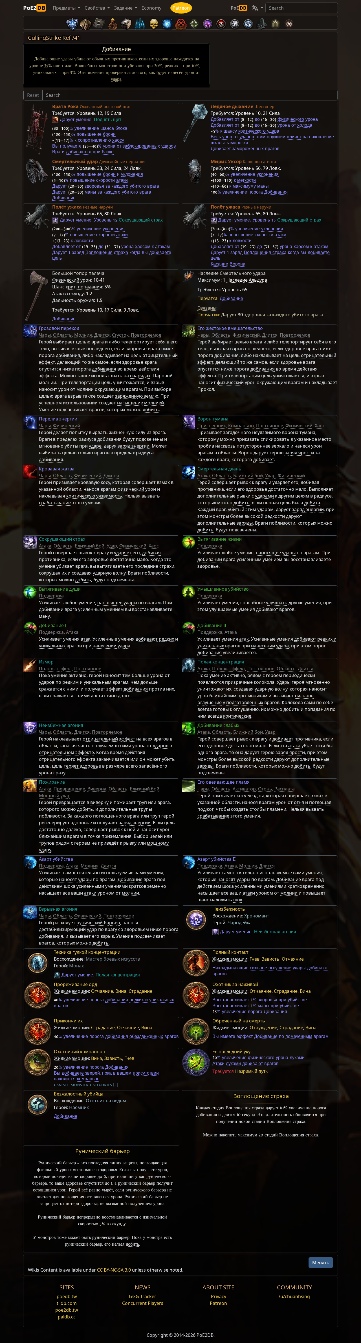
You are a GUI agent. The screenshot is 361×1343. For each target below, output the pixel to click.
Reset (33, 95)
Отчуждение (263, 1027)
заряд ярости (299, 453)
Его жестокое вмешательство (230, 328)
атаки (122, 180)
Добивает (221, 148)
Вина (120, 991)
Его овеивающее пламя (223, 782)
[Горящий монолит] (261, 22)
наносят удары (75, 879)
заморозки (237, 142)
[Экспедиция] (248, 22)
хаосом (142, 246)
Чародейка (240, 922)
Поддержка (209, 546)
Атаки (218, 1063)
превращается (69, 802)
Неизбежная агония (61, 725)
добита (312, 502)
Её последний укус (232, 1051)
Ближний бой (248, 475)
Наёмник (79, 1107)
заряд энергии (133, 446)
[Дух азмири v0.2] (167, 22)
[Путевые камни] (99, 22)
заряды (245, 523)
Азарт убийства (56, 859)
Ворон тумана (212, 419)
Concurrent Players (142, 1303)
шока (69, 886)
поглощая (320, 802)
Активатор (244, 789)
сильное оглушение (270, 967)
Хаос (320, 425)
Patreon (181, 8)
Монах (76, 966)
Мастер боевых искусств (113, 959)
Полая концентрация (220, 662)
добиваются (78, 151)
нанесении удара (111, 646)
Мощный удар (55, 795)
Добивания (276, 192)
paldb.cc (67, 1317)
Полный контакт (230, 952)
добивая (310, 482)
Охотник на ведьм (106, 1100)
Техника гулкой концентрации (87, 952)
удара (116, 79)
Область (62, 335)
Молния (83, 335)
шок (237, 900)
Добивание (116, 49)
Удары (283, 682)
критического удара (258, 131)
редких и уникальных (151, 999)
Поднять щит (107, 119)
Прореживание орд (75, 984)
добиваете (160, 252)
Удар (270, 475)
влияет (294, 136)
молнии (85, 389)
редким (70, 682)
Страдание (140, 991)
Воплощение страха (261, 1096)
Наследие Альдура (246, 280)
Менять (320, 1262)
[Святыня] (113, 22)
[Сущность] (140, 22)
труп (142, 802)
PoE (238, 8)
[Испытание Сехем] (275, 22)
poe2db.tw (66, 1310)
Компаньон (241, 425)
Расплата (284, 789)
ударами (264, 496)
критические (237, 716)
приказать (247, 439)
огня (299, 802)
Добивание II (211, 625)
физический (230, 382)
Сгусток (120, 335)
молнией (154, 403)
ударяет (281, 482)
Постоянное (269, 425)
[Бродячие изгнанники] (180, 22)
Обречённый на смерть (238, 1021)
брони (109, 134)
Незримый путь (251, 1071)
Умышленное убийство (223, 589)
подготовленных (244, 702)
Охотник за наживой (235, 984)
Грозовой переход (59, 328)
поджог (205, 809)
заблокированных (141, 146)
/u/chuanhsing (294, 1296)
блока (121, 128)
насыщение (130, 403)
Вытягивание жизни (219, 539)
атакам (162, 246)
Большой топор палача (78, 273)
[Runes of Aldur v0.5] (72, 22)
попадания (317, 709)
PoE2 (34, 8)
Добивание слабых (218, 725)
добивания (68, 355)
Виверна (96, 789)
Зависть (270, 959)
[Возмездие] (153, 22)
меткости (246, 180)
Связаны (206, 308)
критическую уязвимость (94, 496)
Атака (203, 475)
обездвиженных (146, 1036)
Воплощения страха (106, 252)
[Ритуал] (221, 22)
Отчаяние (293, 959)
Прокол (205, 389)
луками (233, 1063)
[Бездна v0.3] (194, 22)
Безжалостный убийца (79, 1094)
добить (151, 409)
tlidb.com (67, 1303)
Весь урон (221, 136)
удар (92, 929)
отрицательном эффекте (66, 752)
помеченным (298, 1036)
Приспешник (211, 425)
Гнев (254, 959)
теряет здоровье (82, 766)
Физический (65, 280)
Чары (45, 335)
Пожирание (52, 782)
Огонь (265, 789)
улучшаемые (223, 609)
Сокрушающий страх (141, 220)
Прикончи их (68, 1021)
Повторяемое (146, 335)
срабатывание (55, 502)
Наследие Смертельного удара (231, 273)
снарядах (140, 376)
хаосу (118, 140)
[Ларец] (126, 22)
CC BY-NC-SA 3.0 (114, 1270)
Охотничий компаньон (79, 1051)
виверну (99, 802)
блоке (108, 151)
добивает (263, 459)
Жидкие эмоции (229, 959)
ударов (168, 146)
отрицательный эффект (109, 739)
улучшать (276, 602)
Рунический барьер (102, 1151)
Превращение (69, 789)
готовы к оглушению (236, 709)
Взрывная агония (58, 909)
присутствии (146, 1073)
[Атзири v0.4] (86, 22)
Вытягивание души (60, 589)
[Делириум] (234, 22)
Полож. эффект (55, 668)
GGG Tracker (142, 1296)
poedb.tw (67, 1296)
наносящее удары (276, 552)
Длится (102, 335)
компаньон (88, 1078)
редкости (275, 516)
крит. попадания (84, 287)
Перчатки (207, 298)
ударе (95, 446)
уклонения (132, 174)
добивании (209, 559)
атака (294, 745)
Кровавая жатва (56, 469)
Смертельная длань (219, 469)
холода (304, 125)
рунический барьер (98, 922)
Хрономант (256, 916)
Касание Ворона (228, 264)
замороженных (248, 148)
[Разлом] (207, 22)
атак (85, 639)
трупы (145, 809)
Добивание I (52, 625)
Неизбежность (228, 909)
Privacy (218, 1296)
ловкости (83, 240)
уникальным (97, 682)
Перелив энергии (58, 419)
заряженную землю (136, 396)
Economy (151, 8)
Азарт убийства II (216, 859)
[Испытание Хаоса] (289, 22)
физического (291, 119)
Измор (46, 662)
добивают (267, 609)
